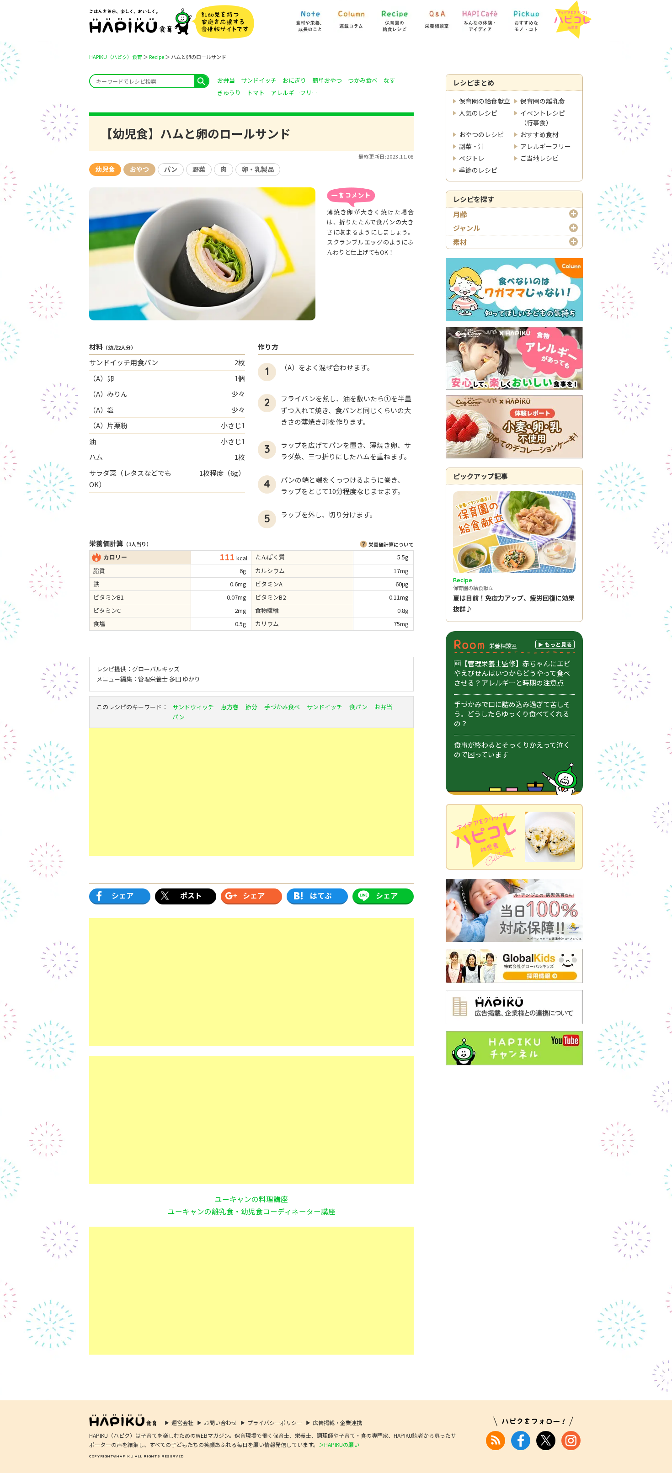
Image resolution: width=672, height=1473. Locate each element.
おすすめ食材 (539, 134)
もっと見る (558, 644)
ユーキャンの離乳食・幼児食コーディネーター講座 (252, 1211)
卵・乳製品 (258, 169)
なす (389, 80)
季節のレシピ (478, 170)
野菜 (198, 169)
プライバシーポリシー (274, 1422)
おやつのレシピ (481, 134)
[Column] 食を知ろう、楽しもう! (351, 16)
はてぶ (321, 895)
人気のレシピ (478, 112)
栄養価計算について (391, 544)
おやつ (139, 169)
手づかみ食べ (282, 706)
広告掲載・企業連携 (337, 1422)
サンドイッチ (259, 80)
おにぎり (294, 80)
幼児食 (105, 169)
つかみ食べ (363, 80)
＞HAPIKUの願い (339, 1444)
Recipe (156, 56)
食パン (358, 706)
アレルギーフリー (545, 146)
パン (170, 169)
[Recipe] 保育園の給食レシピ (394, 16)
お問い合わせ (220, 1422)
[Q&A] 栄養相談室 (436, 16)
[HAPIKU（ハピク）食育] (171, 22)
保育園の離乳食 (542, 101)
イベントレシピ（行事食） (542, 117)
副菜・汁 (472, 146)
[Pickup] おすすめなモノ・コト (526, 16)
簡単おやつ (327, 80)
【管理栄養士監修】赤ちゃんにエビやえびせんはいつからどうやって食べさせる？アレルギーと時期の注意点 (512, 673)
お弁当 (226, 80)
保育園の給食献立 (484, 101)
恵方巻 (230, 706)
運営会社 (182, 1422)
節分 (251, 706)
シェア (122, 895)
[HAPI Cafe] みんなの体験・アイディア (480, 16)
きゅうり (229, 92)
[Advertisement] (251, 792)
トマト (256, 92)
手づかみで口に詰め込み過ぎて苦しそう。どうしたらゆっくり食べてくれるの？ (512, 713)
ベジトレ (472, 158)
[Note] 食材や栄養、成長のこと (309, 16)
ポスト (191, 895)
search (201, 81)
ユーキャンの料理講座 (251, 1199)
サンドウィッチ (193, 706)
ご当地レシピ (539, 158)
